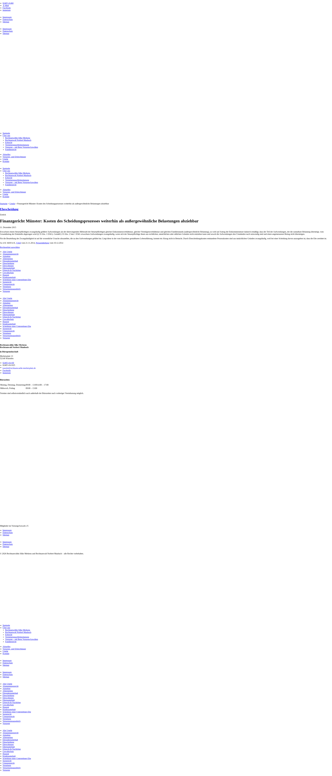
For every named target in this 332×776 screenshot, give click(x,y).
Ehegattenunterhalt (10, 261)
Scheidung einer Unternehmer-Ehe (17, 280)
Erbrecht (8, 142)
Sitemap (6, 22)
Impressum (7, 17)
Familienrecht (10, 149)
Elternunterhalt (9, 268)
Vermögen (7, 287)
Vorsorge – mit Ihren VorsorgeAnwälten (21, 147)
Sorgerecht (7, 282)
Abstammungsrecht (10, 254)
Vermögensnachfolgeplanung (17, 145)
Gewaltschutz (8, 273)
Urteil (18, 243)
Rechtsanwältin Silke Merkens (17, 138)
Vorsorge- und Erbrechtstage (14, 157)
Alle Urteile (7, 252)
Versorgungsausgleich (11, 289)
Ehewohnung (8, 266)
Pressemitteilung (42, 243)
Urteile (5, 159)
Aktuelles (6, 154)
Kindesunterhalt (9, 277)
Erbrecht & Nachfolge (12, 270)
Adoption (6, 256)
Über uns (6, 135)
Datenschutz (8, 19)
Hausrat (6, 275)
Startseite (6, 133)
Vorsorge (6, 291)
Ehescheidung (9, 209)
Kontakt (6, 161)
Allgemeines (8, 259)
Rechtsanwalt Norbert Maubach (18, 140)
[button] (3, 215)
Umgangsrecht (9, 284)
